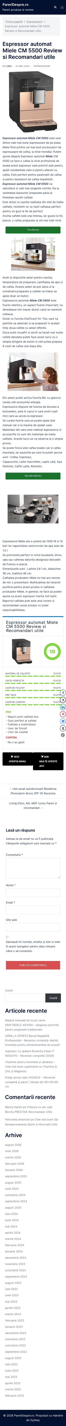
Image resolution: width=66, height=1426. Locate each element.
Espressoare (34, 21)
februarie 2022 (14, 1395)
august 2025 (13, 1182)
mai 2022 (11, 1377)
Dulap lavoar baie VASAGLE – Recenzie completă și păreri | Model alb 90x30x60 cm (31, 1082)
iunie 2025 (12, 1188)
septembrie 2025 (16, 1176)
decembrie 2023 (15, 1257)
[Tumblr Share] (63, 728)
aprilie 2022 (12, 1383)
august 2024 (13, 1207)
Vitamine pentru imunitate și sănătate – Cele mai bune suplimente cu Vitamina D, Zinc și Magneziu (31, 1066)
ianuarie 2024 (14, 1251)
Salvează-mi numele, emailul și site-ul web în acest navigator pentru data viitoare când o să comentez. (33, 946)
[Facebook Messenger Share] (63, 721)
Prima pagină (14, 21)
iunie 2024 (12, 1220)
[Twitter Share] (63, 700)
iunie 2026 (12, 1151)
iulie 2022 (11, 1364)
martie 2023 (13, 1314)
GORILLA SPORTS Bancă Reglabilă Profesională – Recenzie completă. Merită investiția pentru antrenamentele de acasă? (32, 1040)
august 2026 (13, 1144)
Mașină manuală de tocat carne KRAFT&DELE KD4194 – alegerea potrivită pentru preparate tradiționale (32, 1025)
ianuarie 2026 (14, 1170)
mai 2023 (11, 1301)
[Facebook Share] (63, 693)
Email (10, 902)
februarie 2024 (14, 1245)
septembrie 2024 (16, 1201)
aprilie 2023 (12, 1308)
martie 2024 (13, 1239)
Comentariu (14, 854)
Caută (9, 990)
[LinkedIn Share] (63, 707)
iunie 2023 (12, 1295)
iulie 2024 (11, 1214)
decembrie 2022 (15, 1333)
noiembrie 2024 (15, 1195)
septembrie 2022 (16, 1351)
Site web (11, 920)
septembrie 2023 (16, 1276)
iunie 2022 (12, 1370)
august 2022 (13, 1358)
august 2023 (13, 1283)
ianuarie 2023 (14, 1326)
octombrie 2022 (15, 1345)
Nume (11, 885)
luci (9, 66)
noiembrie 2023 (15, 1264)
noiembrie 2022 (15, 1339)
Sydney (35, 1420)
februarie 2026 (14, 1163)
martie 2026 (13, 1157)
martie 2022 (13, 1389)
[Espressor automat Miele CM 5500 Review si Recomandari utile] (22, 651)
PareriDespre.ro (15, 5)
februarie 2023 (14, 1320)
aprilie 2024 (12, 1232)
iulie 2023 (11, 1289)
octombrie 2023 (15, 1270)
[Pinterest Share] (63, 714)
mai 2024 (11, 1226)
